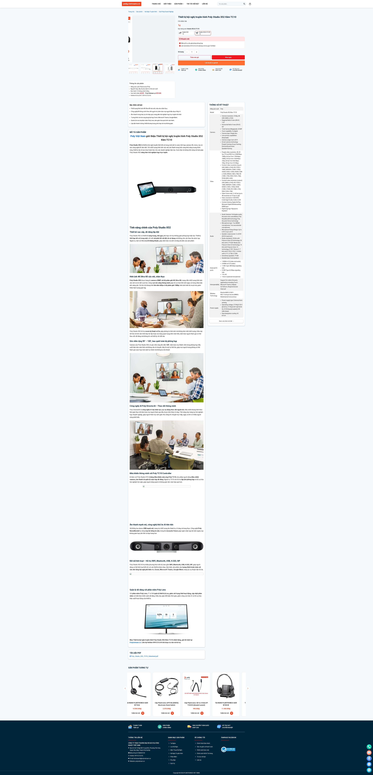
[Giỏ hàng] (250, 4)
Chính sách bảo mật (203, 750)
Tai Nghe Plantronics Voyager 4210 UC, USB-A (186, 704)
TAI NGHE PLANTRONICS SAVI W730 (156, 704)
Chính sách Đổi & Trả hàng (205, 753)
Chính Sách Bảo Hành (203, 743)
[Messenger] (369, 764)
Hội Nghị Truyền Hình (151, 11)
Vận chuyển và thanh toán (205, 746)
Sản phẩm (178, 4)
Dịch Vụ (172, 763)
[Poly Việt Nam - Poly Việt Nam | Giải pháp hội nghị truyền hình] (131, 4)
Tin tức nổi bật (193, 4)
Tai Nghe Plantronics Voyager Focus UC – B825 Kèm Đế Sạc (245, 704)
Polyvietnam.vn (135, 642)
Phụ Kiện (173, 760)
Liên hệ (205, 4)
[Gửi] (244, 4)
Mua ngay (228, 57)
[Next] (171, 39)
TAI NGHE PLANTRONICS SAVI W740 (216, 704)
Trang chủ (156, 4)
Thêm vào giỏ (194, 57)
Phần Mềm (173, 757)
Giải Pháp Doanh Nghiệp (166, 11)
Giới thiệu (167, 4)
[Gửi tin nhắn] (369, 752)
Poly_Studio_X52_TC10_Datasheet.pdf (144, 656)
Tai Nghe (173, 743)
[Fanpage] (369, 758)
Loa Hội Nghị (174, 746)
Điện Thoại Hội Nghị (176, 750)
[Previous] (131, 39)
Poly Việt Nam (137, 136)
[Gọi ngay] (369, 746)
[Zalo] (369, 770)
